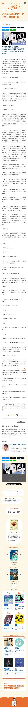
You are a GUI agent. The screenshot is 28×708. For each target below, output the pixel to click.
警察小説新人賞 (21, 685)
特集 (16, 625)
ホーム (4, 10)
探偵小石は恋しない (8, 688)
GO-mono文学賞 (12, 685)
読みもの (9, 10)
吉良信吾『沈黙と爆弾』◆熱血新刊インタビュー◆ (8, 672)
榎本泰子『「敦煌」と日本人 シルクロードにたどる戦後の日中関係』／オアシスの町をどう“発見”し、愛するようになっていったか (12, 500)
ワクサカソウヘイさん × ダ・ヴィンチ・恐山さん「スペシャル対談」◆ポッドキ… (19, 627)
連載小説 (15, 10)
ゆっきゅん (16, 688)
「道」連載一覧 (20, 421)
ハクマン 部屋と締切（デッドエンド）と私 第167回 (19, 607)
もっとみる (13, 585)
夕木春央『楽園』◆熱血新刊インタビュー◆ (8, 627)
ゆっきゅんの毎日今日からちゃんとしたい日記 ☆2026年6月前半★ (8, 607)
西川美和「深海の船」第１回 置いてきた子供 (19, 672)
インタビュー (7, 625)
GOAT (5, 685)
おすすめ (6, 648)
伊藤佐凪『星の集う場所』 (19, 650)
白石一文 (8, 24)
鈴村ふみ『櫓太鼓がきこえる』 (11, 491)
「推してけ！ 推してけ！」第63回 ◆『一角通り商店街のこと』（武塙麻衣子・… (8, 652)
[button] (8, 555)
